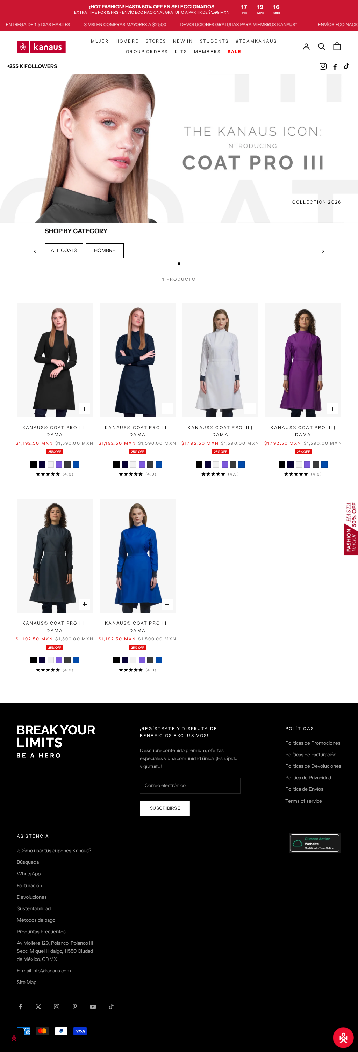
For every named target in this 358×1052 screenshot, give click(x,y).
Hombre (127, 41)
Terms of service (303, 801)
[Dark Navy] (42, 464)
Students (214, 41)
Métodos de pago (36, 920)
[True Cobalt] (76, 464)
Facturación (29, 885)
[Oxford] (67, 464)
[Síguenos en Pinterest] (74, 1006)
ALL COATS (64, 250)
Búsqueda (28, 862)
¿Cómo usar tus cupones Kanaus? (54, 850)
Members (207, 51)
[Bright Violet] (59, 464)
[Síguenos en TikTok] (111, 1006)
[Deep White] (51, 464)
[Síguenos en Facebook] (20, 1006)
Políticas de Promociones (313, 743)
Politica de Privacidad (308, 777)
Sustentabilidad (34, 908)
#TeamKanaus (256, 41)
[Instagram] (323, 66)
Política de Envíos (304, 789)
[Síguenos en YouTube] (93, 1006)
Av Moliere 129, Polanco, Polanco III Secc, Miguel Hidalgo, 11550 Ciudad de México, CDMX (55, 951)
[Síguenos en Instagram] (56, 1006)
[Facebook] (335, 66)
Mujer (100, 41)
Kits (181, 51)
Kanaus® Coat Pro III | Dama (55, 431)
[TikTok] (347, 66)
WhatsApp (29, 873)
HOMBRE (104, 250)
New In (183, 41)
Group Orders (147, 51)
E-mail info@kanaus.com (44, 971)
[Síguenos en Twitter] (38, 1006)
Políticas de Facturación (310, 754)
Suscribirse (165, 808)
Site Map (26, 982)
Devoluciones (32, 897)
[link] (179, 9)
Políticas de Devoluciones (313, 766)
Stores (156, 41)
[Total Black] (33, 464)
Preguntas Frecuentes (41, 931)
